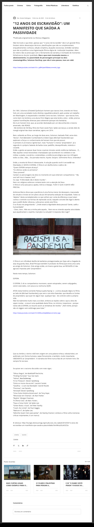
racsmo (24, 435)
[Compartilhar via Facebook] (14, 445)
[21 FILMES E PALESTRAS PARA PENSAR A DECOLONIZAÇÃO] (47, 472)
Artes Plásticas (52, 5)
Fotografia (38, 5)
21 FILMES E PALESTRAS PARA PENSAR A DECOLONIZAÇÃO (45, 484)
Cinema (20, 5)
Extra (29, 5)
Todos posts (8, 5)
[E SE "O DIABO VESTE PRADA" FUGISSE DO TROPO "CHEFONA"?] (77, 472)
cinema (16, 435)
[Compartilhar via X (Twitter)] (18, 445)
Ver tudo (87, 461)
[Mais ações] (80, 18)
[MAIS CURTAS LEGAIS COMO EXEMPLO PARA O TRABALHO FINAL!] (17, 472)
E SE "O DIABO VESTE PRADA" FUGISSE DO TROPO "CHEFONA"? (74, 484)
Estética (76, 5)
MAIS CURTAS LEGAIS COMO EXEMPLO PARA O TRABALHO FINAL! (16, 484)
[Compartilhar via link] (27, 445)
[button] (88, 5)
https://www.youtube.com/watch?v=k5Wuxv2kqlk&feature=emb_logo (36, 313)
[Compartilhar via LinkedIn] (23, 445)
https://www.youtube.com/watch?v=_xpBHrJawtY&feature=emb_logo (36, 67)
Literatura (65, 5)
